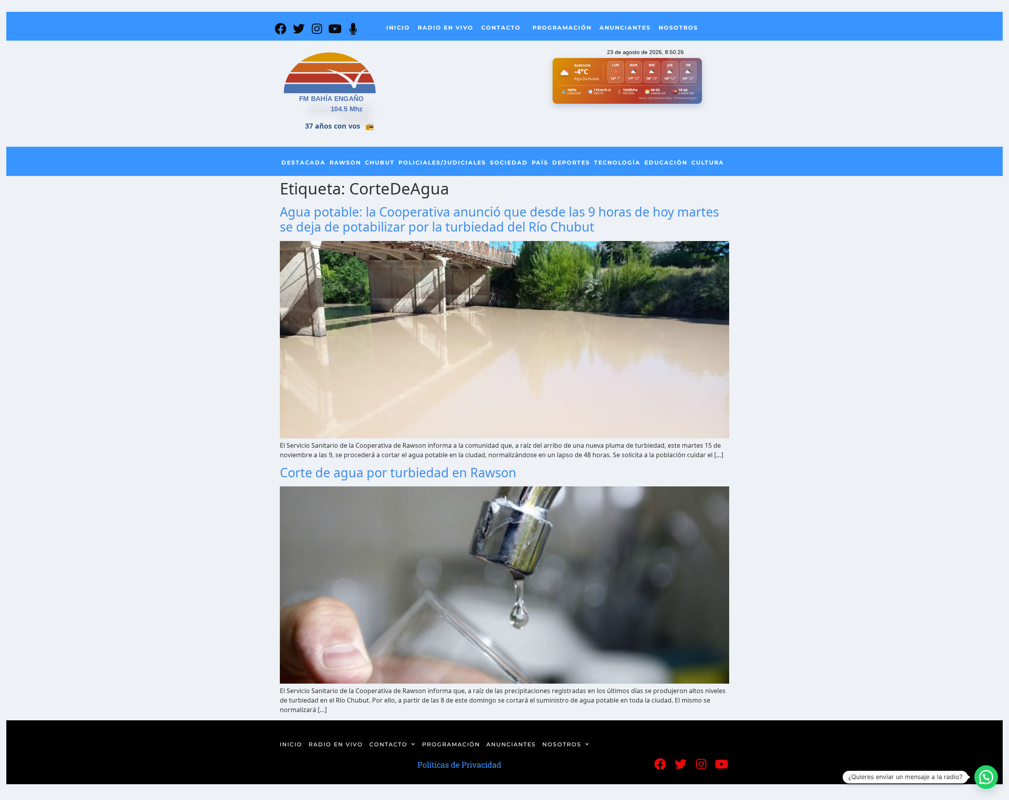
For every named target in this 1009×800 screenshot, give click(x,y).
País (540, 162)
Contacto (501, 27)
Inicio (398, 27)
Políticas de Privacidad (459, 764)
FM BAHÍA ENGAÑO (331, 99)
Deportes (571, 162)
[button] (986, 777)
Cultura (707, 162)
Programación (562, 27)
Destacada (303, 162)
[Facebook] (281, 29)
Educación (665, 162)
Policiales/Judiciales (442, 162)
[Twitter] (299, 29)
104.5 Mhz (347, 109)
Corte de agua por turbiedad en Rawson (398, 472)
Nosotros (678, 27)
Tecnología (617, 162)
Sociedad (509, 162)
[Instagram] (317, 29)
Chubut (380, 162)
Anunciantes (625, 27)
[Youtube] (335, 29)
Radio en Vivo (445, 27)
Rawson (345, 162)
